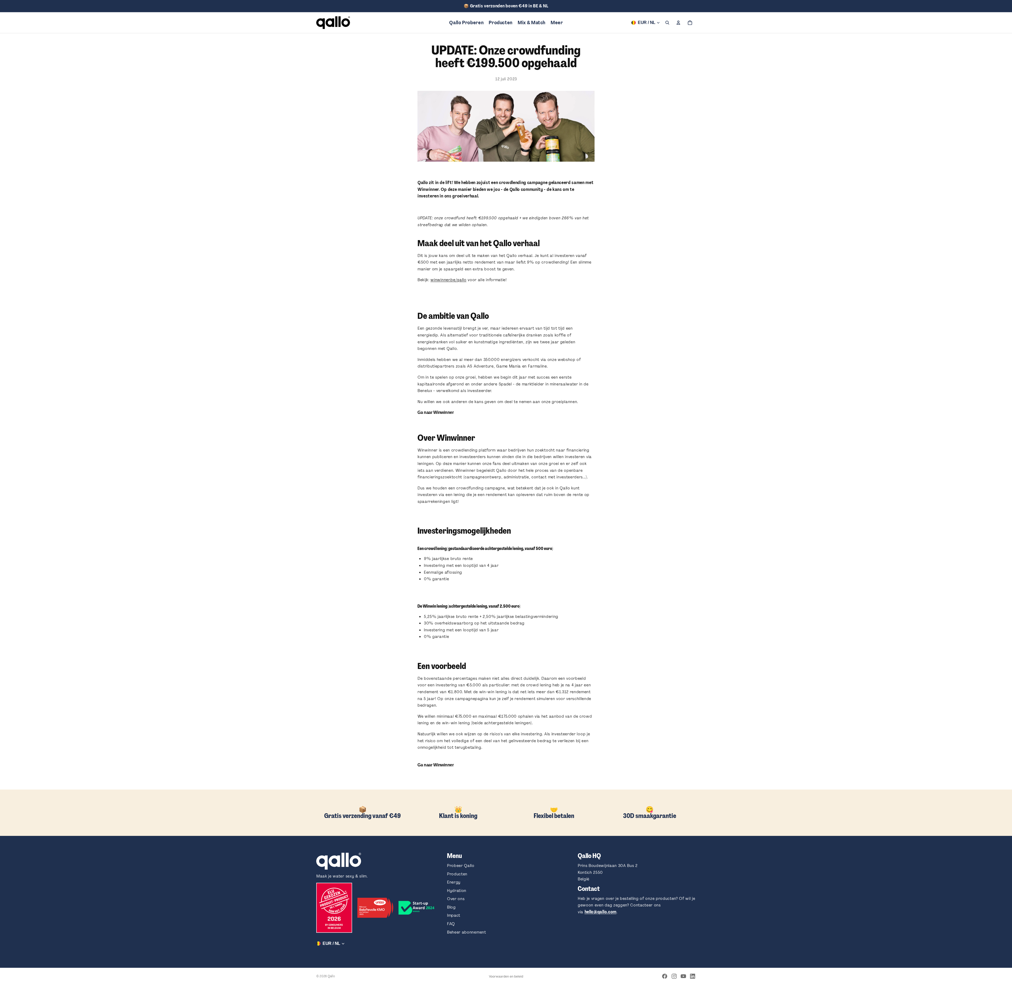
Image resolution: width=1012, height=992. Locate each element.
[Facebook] (664, 976)
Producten (457, 874)
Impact (453, 915)
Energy (453, 882)
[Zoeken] (667, 22)
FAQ (451, 923)
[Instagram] (674, 976)
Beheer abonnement (466, 932)
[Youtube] (683, 976)
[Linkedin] (692, 976)
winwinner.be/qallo (448, 279)
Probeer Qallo (460, 865)
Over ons (455, 898)
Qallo (331, 976)
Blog (451, 907)
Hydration (456, 890)
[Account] (678, 22)
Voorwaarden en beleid (506, 976)
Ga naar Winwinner (435, 412)
